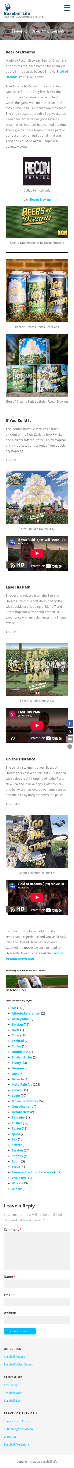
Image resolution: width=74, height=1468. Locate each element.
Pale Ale (18, 1117)
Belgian (17, 1024)
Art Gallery (11, 1385)
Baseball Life (17, 13)
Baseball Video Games (18, 1364)
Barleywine (20, 1019)
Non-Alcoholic (22, 1107)
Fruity (16, 1063)
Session (17, 1150)
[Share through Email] (69, 739)
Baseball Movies (14, 1356)
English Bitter (22, 1057)
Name (9, 1277)
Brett (16, 1030)
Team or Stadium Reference (33, 1172)
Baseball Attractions (17, 1444)
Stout (16, 1167)
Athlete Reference (25, 1013)
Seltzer (17, 1145)
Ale (14, 1008)
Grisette (18, 1079)
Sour (15, 1161)
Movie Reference (24, 1101)
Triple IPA (19, 1178)
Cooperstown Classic (17, 1421)
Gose (15, 1074)
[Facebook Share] (69, 723)
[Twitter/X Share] (69, 731)
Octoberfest (21, 1112)
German (18, 1068)
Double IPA (20, 1052)
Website (10, 1313)
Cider (16, 1035)
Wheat (17, 1183)
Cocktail (18, 1041)
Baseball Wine (13, 1393)
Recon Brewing (40, 199)
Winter (17, 1189)
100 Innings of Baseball (19, 1429)
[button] (68, 8)
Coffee (16, 1046)
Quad (16, 1134)
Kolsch (17, 1090)
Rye (14, 1139)
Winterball (10, 1437)
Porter (16, 1128)
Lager (16, 1095)
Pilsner (17, 1123)
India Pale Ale (22, 1084)
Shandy (17, 1156)
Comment (12, 1229)
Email (9, 1295)
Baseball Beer (13, 1400)
